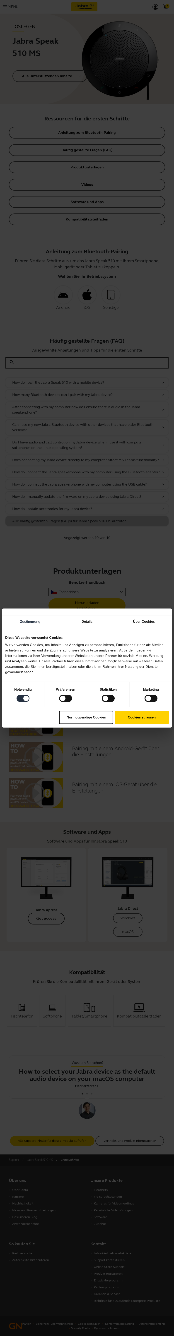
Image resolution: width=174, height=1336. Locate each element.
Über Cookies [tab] (144, 621)
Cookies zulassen (142, 717)
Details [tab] (87, 621)
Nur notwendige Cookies (86, 717)
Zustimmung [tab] (30, 621)
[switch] (65, 698)
